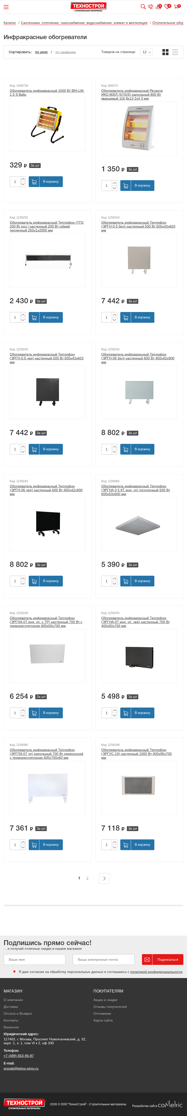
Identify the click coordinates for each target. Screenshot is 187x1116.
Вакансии (11, 1027)
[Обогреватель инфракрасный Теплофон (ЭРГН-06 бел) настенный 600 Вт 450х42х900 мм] (139, 392)
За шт (34, 165)
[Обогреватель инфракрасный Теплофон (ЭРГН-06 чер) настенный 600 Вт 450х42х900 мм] (47, 524)
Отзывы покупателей (110, 1007)
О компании (13, 1000)
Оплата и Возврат (18, 1013)
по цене (41, 52)
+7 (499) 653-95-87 (19, 1056)
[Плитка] (165, 52)
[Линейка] (175, 52)
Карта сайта (103, 1020)
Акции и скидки (105, 1000)
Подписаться (168, 959)
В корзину (51, 181)
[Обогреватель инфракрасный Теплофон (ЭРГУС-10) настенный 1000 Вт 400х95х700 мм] (139, 788)
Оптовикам (102, 1013)
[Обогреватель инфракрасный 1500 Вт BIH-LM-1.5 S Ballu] (47, 125)
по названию (66, 52)
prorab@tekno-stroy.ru (21, 1068)
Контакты (11, 1020)
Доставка (11, 1007)
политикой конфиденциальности (156, 972)
